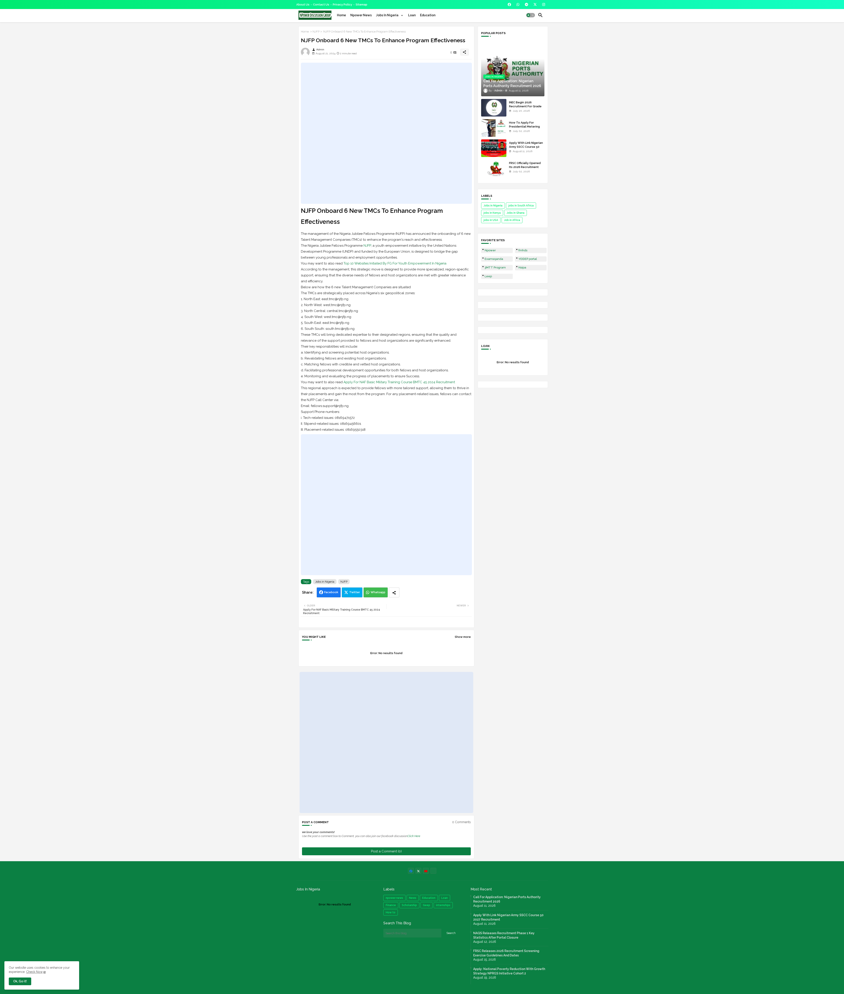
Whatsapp (378, 592)
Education (427, 15)
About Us (302, 4)
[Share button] (394, 592)
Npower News (361, 15)
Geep (426, 905)
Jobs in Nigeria (324, 581)
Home (341, 15)
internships (443, 905)
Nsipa (522, 267)
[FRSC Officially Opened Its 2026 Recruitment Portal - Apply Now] (493, 168)
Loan (412, 15)
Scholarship (409, 905)
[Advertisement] (386, 133)
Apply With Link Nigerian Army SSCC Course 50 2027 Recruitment (526, 146)
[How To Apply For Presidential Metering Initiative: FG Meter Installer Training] (493, 128)
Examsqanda (494, 259)
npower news (394, 897)
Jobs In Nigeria (387, 15)
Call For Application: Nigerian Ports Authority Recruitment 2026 (507, 899)
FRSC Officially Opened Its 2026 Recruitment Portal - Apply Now (525, 167)
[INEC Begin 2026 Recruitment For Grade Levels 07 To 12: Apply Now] (493, 108)
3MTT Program (495, 267)
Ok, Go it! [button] (20, 981)
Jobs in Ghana (515, 212)
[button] (530, 15)
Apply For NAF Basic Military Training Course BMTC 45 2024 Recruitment (399, 382)
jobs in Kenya (492, 212)
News (412, 897)
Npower (490, 250)
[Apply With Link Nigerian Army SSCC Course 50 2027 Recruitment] (493, 148)
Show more (463, 636)
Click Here (413, 836)
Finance (391, 905)
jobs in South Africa (521, 205)
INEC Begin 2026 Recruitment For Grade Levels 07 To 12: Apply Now (525, 108)
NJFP (316, 31)
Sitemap (361, 4)
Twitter (354, 592)
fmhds (522, 250)
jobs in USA (491, 220)
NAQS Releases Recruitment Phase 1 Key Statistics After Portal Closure (504, 935)
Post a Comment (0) (386, 851)
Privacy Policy (342, 4)
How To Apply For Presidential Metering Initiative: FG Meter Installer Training (524, 128)
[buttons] (509, 4)
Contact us (321, 4)
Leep (488, 276)
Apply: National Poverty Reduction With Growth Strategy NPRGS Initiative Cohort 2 (509, 971)
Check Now (34, 972)
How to (390, 912)
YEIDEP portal (527, 259)
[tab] (341, 15)
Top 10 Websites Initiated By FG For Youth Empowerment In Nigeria (395, 263)
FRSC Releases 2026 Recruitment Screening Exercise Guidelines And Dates (506, 953)
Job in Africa (512, 220)
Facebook (331, 592)
